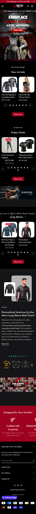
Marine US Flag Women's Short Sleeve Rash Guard (25, 96)
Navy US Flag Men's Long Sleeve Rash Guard (9, 96)
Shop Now (5, 344)
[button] (32, 6)
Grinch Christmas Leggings (8, 156)
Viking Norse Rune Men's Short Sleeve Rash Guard (25, 156)
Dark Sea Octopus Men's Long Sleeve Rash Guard (8, 241)
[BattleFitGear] (18, 6)
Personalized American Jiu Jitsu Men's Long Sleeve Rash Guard (25, 241)
